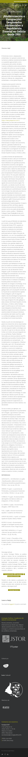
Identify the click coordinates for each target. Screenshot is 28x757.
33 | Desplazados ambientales (14, 11)
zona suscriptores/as (20, 1)
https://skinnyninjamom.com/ (10, 120)
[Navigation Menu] (26, 5)
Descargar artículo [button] (7, 552)
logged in (12, 604)
